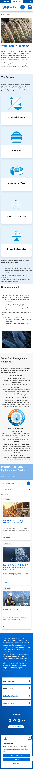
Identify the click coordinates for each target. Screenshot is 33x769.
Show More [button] (6, 537)
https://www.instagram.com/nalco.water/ (19, 720)
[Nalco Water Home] (8, 7)
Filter (7, 490)
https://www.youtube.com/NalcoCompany (23, 720)
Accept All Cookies (16, 755)
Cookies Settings (16, 763)
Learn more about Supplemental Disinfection (16, 406)
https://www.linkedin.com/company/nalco (10, 720)
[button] (22, 7)
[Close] (29, 737)
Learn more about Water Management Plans (16, 384)
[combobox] (13, 483)
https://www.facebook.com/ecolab (14, 720)
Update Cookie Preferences (16, 726)
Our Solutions (6, 14)
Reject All (16, 759)
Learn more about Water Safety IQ (16, 395)
